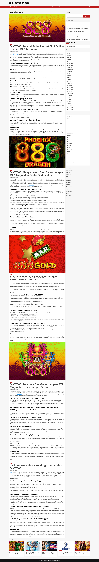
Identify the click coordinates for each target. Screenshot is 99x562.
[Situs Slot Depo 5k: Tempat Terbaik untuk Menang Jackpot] (82, 546)
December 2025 (70, 63)
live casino (69, 122)
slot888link (19, 394)
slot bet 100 (68, 168)
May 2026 (69, 57)
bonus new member (69, 170)
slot (67, 176)
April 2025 (69, 79)
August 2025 (69, 71)
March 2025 (69, 81)
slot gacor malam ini (69, 191)
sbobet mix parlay (70, 133)
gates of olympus (69, 185)
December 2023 (70, 107)
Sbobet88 (28, 6)
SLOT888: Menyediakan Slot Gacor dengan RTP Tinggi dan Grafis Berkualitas (36, 174)
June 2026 (69, 55)
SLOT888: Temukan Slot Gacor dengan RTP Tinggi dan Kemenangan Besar (37, 386)
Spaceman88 (69, 159)
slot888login (15, 54)
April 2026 (69, 59)
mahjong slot (69, 124)
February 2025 (69, 83)
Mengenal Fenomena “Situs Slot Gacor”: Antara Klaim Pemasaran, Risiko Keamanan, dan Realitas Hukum (76, 24)
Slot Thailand (58, 6)
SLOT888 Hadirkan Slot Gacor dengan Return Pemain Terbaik (33, 278)
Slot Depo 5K (69, 143)
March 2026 (69, 61)
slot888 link (31, 185)
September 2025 (70, 69)
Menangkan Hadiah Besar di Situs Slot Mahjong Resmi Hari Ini (78, 28)
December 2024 (70, 87)
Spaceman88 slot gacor (71, 161)
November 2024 (70, 89)
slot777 (68, 151)
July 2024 (68, 97)
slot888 (68, 155)
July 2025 (68, 73)
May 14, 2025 (16, 51)
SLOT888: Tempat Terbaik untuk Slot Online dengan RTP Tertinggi (37, 48)
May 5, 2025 (15, 470)
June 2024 (69, 99)
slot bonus (68, 184)
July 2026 (68, 53)
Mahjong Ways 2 (43, 6)
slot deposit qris (69, 166)
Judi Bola (15, 6)
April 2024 (69, 103)
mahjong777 (68, 177)
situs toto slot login (69, 187)
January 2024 (69, 105)
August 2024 (69, 95)
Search (68, 12)
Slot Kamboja (51, 6)
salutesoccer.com (19, 2)
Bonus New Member (70, 116)
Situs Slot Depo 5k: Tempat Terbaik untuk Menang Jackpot (77, 39)
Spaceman (69, 157)
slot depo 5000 (69, 198)
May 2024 (69, 101)
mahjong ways (68, 180)
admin (12, 51)
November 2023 (70, 109)
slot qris (68, 147)
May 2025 (69, 77)
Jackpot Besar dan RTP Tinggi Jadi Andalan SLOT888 (37, 467)
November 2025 (70, 65)
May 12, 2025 (16, 389)
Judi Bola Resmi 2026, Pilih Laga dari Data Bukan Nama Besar (77, 36)
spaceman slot (68, 195)
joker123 (68, 172)
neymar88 (69, 126)
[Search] (89, 7)
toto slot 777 (68, 174)
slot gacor (69, 145)
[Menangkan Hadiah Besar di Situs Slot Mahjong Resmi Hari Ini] (33, 546)
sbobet (68, 131)
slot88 (68, 153)
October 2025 (69, 67)
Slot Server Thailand (70, 149)
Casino (10, 6)
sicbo (68, 137)
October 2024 (69, 91)
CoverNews (53, 560)
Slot (19, 6)
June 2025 (69, 75)
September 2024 (70, 93)
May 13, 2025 (16, 177)
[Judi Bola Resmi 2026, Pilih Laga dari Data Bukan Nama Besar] (66, 546)
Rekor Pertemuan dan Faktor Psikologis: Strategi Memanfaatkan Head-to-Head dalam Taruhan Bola (76, 32)
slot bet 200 (69, 141)
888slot (11, 472)
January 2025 (69, 85)
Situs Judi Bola (35, 6)
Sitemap (23, 6)
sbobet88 (69, 135)
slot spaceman (68, 182)
